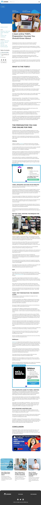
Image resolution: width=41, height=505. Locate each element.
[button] (39, 2)
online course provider (19, 274)
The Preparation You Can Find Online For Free (5, 55)
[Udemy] (20, 170)
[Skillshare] (20, 373)
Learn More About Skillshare (33, 383)
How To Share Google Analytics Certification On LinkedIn (33, 474)
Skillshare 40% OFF (4, 27)
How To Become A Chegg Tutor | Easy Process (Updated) (20, 473)
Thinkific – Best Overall (4, 40)
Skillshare (31, 368)
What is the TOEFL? (5, 52)
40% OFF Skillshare (33, 380)
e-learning (22, 143)
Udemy (30, 168)
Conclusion (4, 57)
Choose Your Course (33, 179)
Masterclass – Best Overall (5, 31)
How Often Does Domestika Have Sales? (5, 473)
